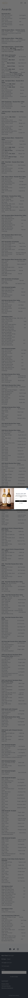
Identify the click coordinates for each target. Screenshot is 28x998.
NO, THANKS (21, 503)
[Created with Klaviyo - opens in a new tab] (14, 509)
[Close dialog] (27, 488)
